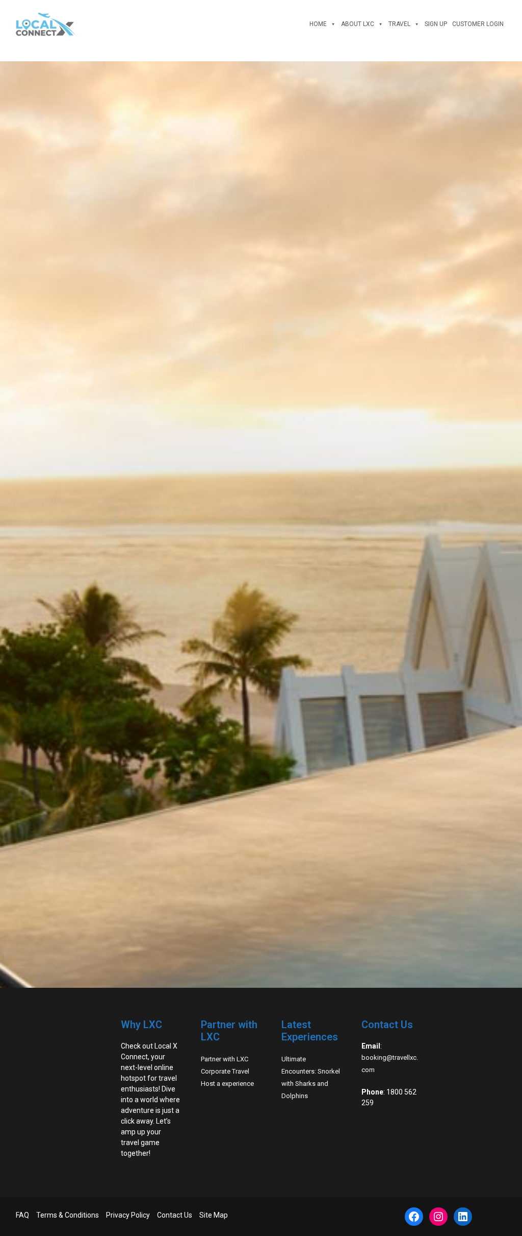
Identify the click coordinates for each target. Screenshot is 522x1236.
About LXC (357, 24)
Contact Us (174, 1215)
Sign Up (436, 24)
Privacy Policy (128, 1215)
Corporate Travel (225, 1071)
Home (318, 24)
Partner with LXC (224, 1059)
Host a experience (227, 1083)
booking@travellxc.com (389, 1064)
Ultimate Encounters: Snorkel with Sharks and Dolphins (310, 1077)
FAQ (22, 1215)
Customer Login (478, 24)
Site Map (213, 1215)
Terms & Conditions (67, 1215)
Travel (399, 24)
